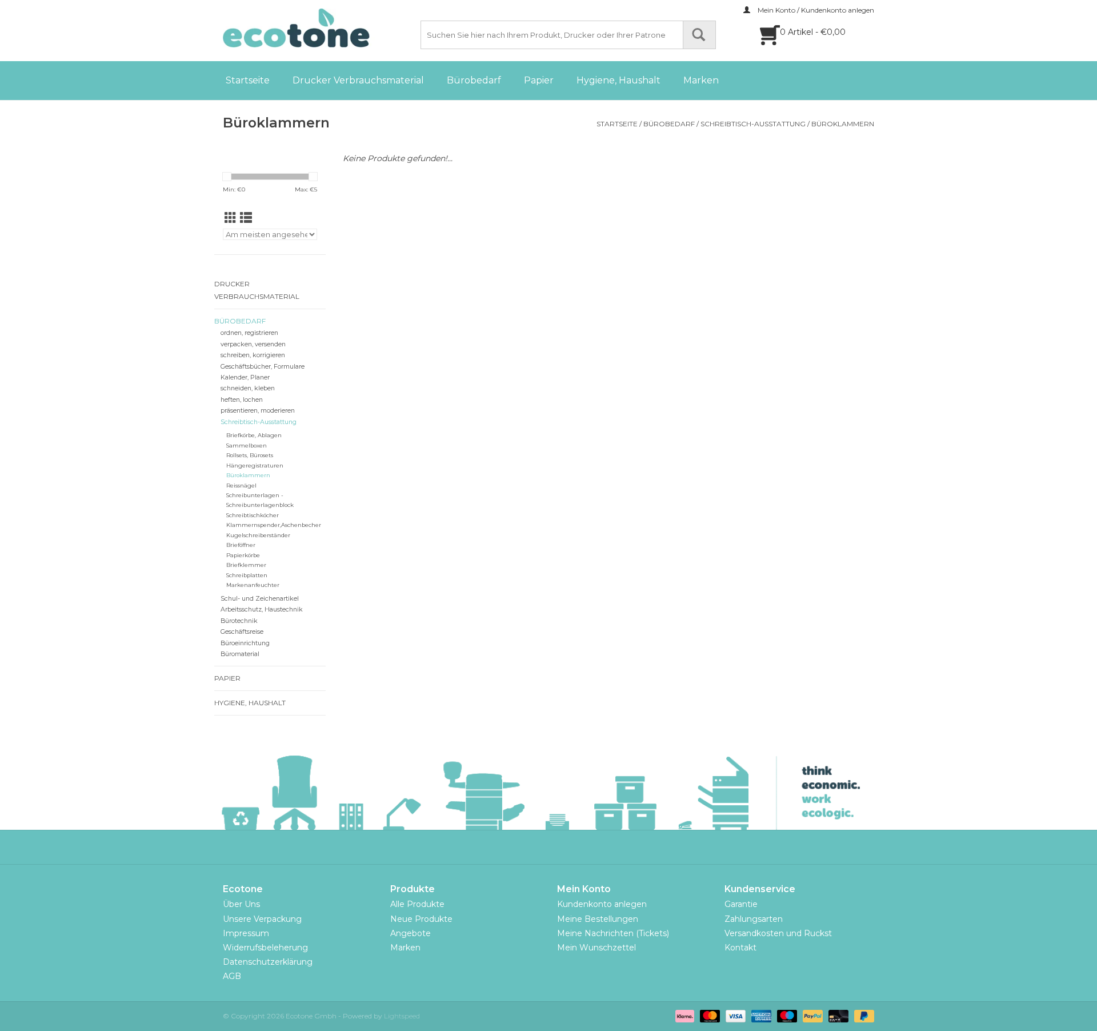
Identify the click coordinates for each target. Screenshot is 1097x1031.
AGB (232, 976)
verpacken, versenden (253, 344)
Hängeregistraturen (254, 465)
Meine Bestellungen (597, 919)
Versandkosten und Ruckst (778, 933)
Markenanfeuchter (252, 585)
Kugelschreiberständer (258, 535)
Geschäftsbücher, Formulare (263, 366)
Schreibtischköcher (252, 515)
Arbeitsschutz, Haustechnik (262, 609)
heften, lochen (242, 399)
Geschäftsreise (242, 632)
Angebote (410, 933)
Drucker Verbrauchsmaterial (358, 80)
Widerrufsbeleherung (265, 947)
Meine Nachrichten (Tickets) (613, 933)
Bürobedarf (474, 80)
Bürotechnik (239, 621)
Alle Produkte (417, 904)
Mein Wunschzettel (596, 947)
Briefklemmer (246, 565)
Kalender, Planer (245, 377)
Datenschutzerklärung (268, 962)
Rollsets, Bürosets (249, 455)
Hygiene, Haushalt (618, 80)
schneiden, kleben (248, 388)
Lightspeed (402, 1016)
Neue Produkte (421, 919)
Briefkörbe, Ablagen (254, 435)
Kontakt (740, 947)
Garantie (741, 904)
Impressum (246, 933)
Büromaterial (240, 654)
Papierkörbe (243, 555)
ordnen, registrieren (249, 333)
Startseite (248, 80)
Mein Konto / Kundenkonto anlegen (815, 10)
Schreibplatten (246, 575)
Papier (539, 80)
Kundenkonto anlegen (602, 904)
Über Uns (241, 904)
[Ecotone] (320, 28)
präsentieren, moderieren (258, 410)
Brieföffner (240, 545)
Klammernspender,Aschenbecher (273, 525)
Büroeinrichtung (245, 643)
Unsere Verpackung (262, 919)
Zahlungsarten (753, 919)
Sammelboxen (246, 445)
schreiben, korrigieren (253, 355)
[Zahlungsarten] (683, 1015)
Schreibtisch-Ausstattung (753, 123)
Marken (701, 80)
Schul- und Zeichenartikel (260, 598)
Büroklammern (842, 123)
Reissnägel (241, 485)
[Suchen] (699, 35)
